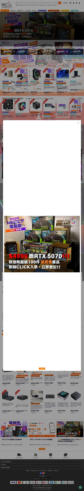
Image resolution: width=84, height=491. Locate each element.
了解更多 (42, 368)
